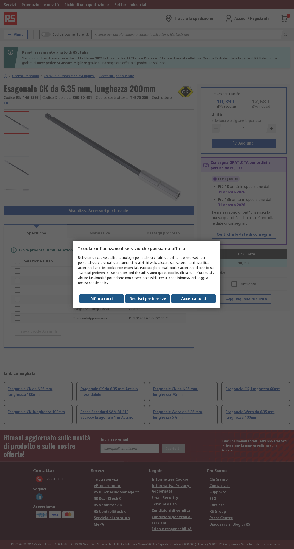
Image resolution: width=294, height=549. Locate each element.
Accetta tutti (193, 298)
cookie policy (98, 283)
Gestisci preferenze (147, 298)
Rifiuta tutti (101, 298)
